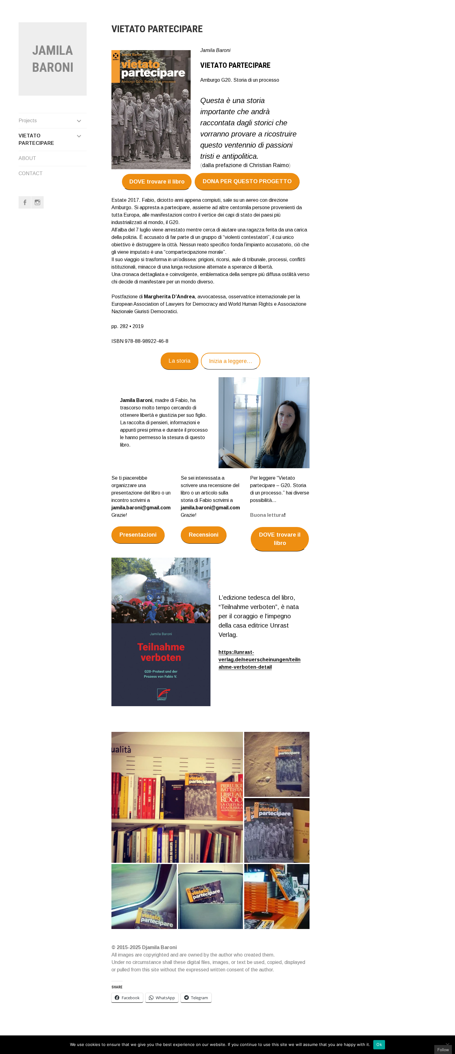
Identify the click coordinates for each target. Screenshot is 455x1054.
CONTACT (31, 173)
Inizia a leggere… (230, 361)
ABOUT (27, 158)
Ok (379, 1044)
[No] (447, 1045)
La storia (179, 361)
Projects (28, 120)
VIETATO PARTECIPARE (36, 139)
